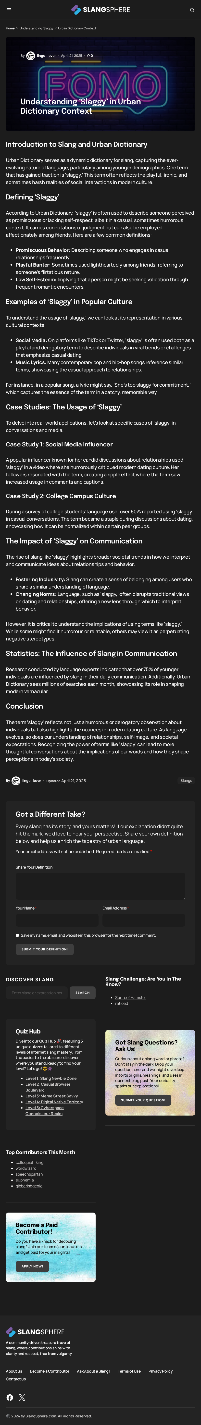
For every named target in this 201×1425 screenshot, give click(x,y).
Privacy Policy (161, 1371)
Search (82, 993)
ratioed (121, 1003)
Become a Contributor (49, 1371)
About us (14, 1371)
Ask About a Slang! (93, 1371)
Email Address (115, 908)
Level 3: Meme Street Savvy (51, 1096)
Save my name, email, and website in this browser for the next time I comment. (88, 935)
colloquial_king (29, 1162)
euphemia (25, 1180)
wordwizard (26, 1168)
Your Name (26, 908)
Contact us (16, 1379)
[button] (9, 10)
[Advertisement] (150, 1169)
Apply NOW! (32, 1266)
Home (10, 28)
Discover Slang (30, 980)
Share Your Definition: (35, 867)
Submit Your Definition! (45, 949)
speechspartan (29, 1174)
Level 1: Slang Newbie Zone (51, 1078)
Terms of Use (129, 1371)
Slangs (186, 780)
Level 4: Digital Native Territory (54, 1102)
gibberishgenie (29, 1186)
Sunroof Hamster (130, 997)
